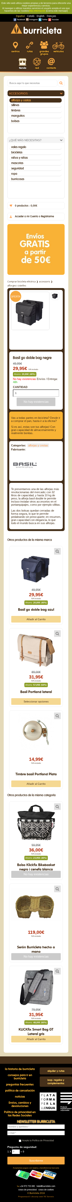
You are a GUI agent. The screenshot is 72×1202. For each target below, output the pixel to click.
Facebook (20, 20)
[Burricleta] (36, 28)
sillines (15, 105)
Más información (37, 11)
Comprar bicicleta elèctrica (21, 281)
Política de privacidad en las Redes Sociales (20, 1114)
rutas (30, 51)
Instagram (33, 20)
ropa (14, 173)
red (37, 68)
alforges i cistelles (16, 285)
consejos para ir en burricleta (20, 1077)
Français (51, 16)
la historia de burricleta (20, 1069)
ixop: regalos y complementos (55, 1082)
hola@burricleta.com (46, 1186)
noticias (20, 1096)
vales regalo (18, 147)
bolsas (15, 121)
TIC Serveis (48, 1197)
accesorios (18, 93)
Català (30, 16)
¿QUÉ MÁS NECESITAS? (25, 140)
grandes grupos (44, 52)
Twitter (44, 20)
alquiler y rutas (55, 1071)
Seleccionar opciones (36, 701)
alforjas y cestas (21, 100)
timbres (15, 110)
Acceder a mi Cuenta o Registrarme (34, 216)
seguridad (17, 168)
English (40, 16)
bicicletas (16, 152)
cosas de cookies (46, 1190)
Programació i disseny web (30, 1197)
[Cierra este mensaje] (57, 11)
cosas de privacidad (27, 1190)
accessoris (44, 281)
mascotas (17, 163)
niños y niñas (19, 157)
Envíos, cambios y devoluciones (20, 1104)
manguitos (18, 115)
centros (15, 51)
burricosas (17, 179)
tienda (22, 68)
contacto (51, 68)
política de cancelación (20, 1090)
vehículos (58, 51)
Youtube (55, 20)
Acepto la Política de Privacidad (38, 1140)
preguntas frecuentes (20, 1084)
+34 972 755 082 (27, 1186)
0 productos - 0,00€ (26, 206)
